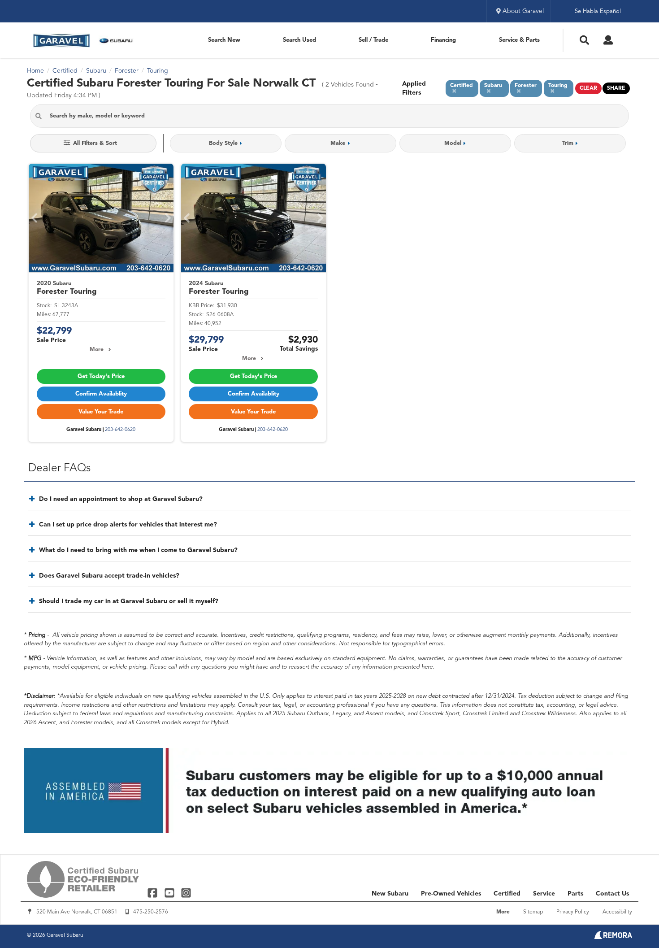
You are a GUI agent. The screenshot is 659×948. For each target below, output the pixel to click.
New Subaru (390, 894)
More (97, 349)
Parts (575, 894)
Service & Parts (519, 40)
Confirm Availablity (101, 394)
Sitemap (533, 912)
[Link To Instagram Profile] (186, 892)
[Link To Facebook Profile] (153, 892)
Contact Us (612, 894)
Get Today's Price (101, 376)
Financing (443, 40)
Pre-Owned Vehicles (451, 894)
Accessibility (617, 912)
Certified (507, 894)
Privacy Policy (572, 912)
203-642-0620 (120, 429)
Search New (224, 40)
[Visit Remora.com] (613, 937)
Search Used (299, 40)
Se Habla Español (598, 11)
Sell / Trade (373, 40)
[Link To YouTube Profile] (170, 892)
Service (544, 894)
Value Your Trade (100, 412)
